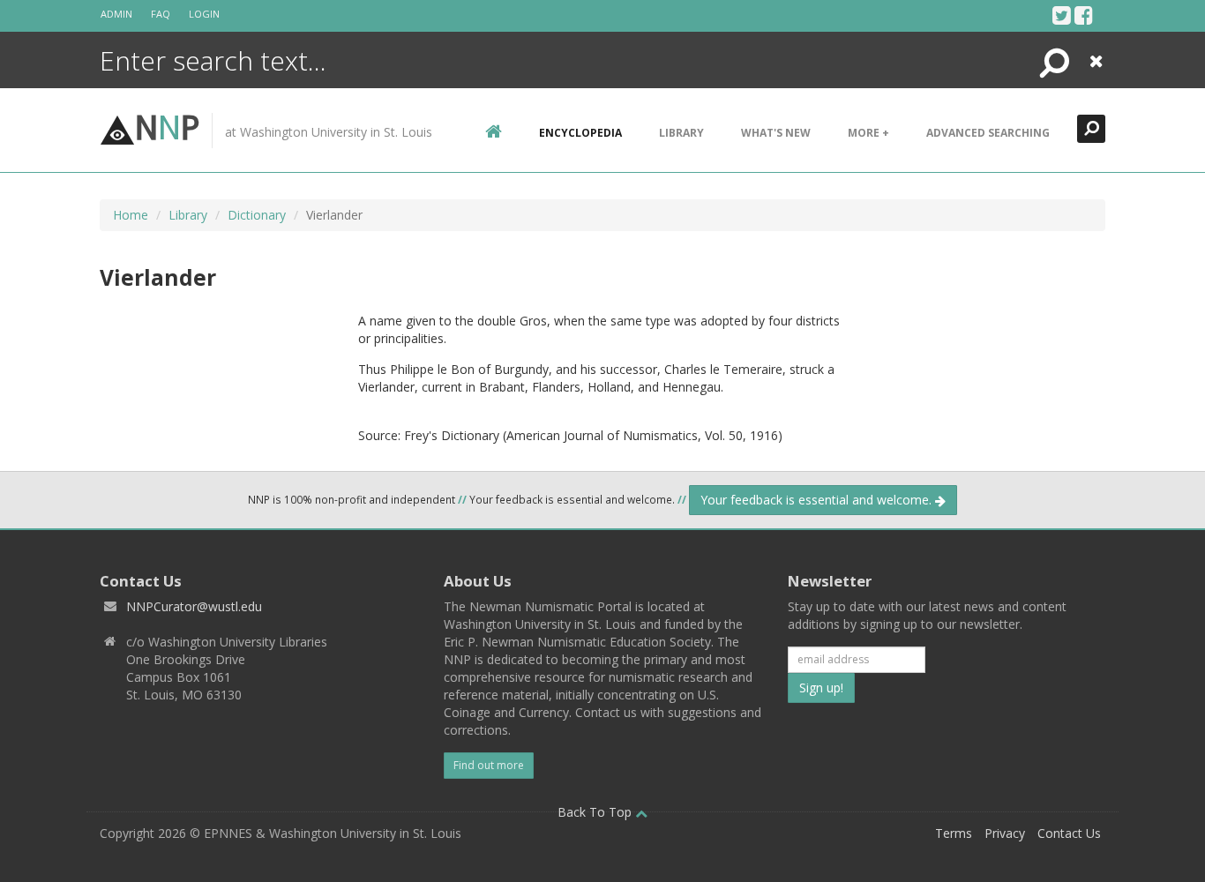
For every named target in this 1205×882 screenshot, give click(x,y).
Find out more (488, 765)
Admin (116, 13)
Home (130, 214)
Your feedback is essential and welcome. (817, 499)
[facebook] (1083, 15)
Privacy (1004, 833)
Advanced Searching (988, 132)
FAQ (160, 13)
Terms (953, 833)
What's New (776, 132)
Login (204, 13)
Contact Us (1069, 833)
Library (681, 132)
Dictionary (257, 214)
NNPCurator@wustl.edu (194, 606)
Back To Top (596, 812)
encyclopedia (580, 132)
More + (868, 132)
